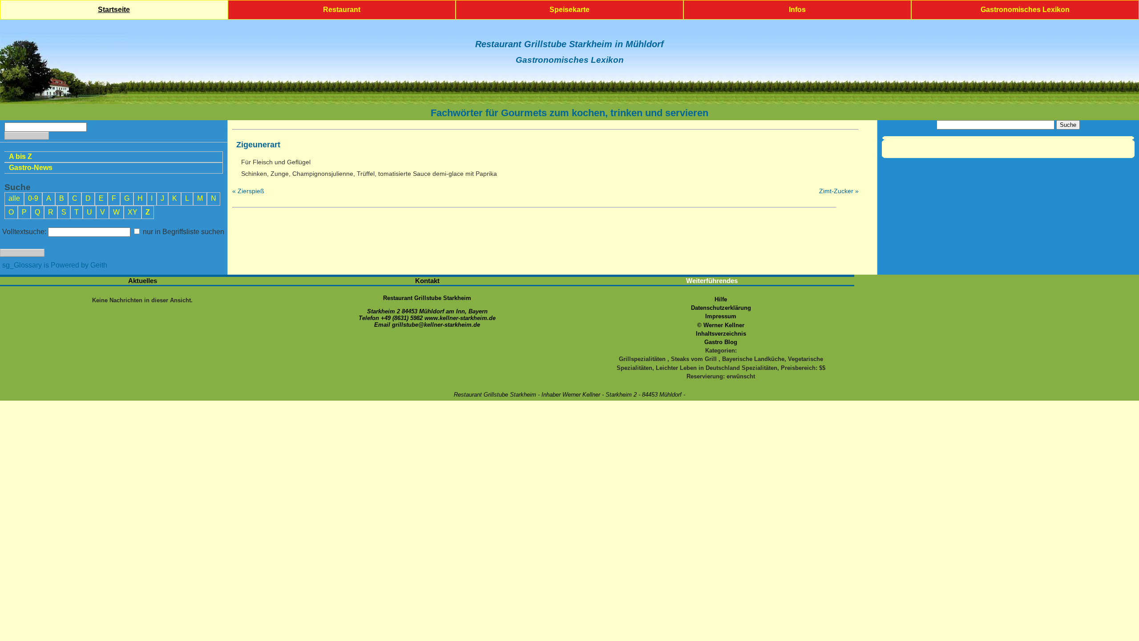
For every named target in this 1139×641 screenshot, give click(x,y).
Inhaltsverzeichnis (721, 333)
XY (132, 212)
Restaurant (341, 9)
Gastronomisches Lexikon (1025, 9)
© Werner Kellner (720, 325)
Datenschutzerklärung (721, 307)
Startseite (114, 9)
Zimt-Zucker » (839, 191)
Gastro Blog (720, 342)
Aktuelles (142, 280)
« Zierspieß (248, 191)
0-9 (33, 198)
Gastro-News (31, 167)
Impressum (720, 316)
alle (14, 198)
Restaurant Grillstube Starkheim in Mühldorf (569, 44)
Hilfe (721, 299)
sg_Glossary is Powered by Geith (54, 265)
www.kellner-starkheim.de (460, 318)
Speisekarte (569, 9)
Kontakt (427, 280)
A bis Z (20, 156)
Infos (797, 9)
